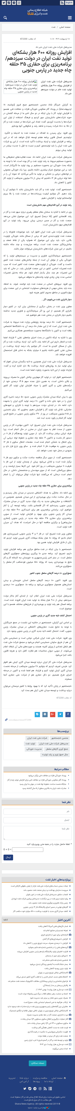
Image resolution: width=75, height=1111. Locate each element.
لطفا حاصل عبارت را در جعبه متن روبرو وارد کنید (49, 844)
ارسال (8, 857)
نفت (53, 27)
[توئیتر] (24, 1089)
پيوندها (36, 1081)
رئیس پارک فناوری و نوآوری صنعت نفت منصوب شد (48, 903)
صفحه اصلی (64, 27)
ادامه (5, 920)
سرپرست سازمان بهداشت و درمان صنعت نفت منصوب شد (45, 890)
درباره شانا (24, 1078)
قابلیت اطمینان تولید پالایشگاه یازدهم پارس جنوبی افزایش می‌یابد (42, 952)
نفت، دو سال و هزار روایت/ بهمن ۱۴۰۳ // (52, 990)
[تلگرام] (35, 1089)
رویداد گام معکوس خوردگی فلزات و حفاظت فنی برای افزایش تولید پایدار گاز (36, 780)
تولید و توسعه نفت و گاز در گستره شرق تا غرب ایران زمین (46, 1040)
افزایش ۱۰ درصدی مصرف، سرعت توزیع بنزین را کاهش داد (45, 943)
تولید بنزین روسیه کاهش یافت (56, 968)
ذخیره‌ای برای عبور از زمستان (57, 956)
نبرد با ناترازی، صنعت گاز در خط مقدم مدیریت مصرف (47, 1015)
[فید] (45, 1089)
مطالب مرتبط (61, 769)
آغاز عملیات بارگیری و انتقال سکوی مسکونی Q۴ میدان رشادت (44, 1019)
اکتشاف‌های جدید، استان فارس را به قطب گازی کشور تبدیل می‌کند (42, 977)
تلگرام (14, 3)
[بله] (30, 1089)
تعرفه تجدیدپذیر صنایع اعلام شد (55, 930)
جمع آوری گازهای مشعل (57, 749)
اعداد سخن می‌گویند (60, 1049)
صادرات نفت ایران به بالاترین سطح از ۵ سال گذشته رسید (44, 788)
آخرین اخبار (64, 920)
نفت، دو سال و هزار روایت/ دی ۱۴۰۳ (54, 1044)
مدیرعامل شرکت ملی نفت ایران (53, 744)
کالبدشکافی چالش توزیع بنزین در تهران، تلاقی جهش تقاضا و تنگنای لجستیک (38, 1011)
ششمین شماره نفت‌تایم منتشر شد (55, 960)
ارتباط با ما (48, 1081)
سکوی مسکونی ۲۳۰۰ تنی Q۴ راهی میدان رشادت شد (47, 1023)
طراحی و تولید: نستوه (36, 1107)
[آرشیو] (50, 1089)
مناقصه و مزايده (40, 1078)
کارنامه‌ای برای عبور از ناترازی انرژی (54, 935)
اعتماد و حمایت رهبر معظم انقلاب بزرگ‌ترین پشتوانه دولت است (43, 994)
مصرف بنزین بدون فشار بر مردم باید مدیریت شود (49, 998)
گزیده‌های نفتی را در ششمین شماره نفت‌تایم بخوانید (48, 947)
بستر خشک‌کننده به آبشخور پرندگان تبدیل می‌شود (49, 964)
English (69, 2)
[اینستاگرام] (40, 1089)
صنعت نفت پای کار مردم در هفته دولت (53, 1036)
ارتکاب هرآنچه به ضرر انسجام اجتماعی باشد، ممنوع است (46, 1002)
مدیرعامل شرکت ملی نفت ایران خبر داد (54, 47)
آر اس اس (24, 1081)
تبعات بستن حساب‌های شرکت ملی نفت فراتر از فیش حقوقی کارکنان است (39, 886)
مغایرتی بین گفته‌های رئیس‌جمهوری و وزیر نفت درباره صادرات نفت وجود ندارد (38, 1006)
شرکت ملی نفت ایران (37, 738)
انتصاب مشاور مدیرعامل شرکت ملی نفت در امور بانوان (47, 895)
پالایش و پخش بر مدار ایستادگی (55, 985)
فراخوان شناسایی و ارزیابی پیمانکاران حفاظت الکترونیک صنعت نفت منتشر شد (38, 981)
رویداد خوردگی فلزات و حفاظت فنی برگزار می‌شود (47, 776)
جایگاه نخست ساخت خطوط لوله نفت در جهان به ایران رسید (43, 784)
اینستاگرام (19, 3)
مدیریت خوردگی (34, 749)
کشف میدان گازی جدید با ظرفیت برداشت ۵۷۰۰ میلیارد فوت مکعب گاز (40, 911)
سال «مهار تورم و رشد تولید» (55, 755)
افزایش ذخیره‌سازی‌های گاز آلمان (55, 939)
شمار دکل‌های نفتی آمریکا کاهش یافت (53, 926)
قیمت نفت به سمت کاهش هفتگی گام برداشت (50, 1028)
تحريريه (12, 1078)
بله (9, 3)
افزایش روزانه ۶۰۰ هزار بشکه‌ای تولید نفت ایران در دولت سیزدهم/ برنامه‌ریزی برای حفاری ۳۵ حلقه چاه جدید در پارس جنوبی (38, 61)
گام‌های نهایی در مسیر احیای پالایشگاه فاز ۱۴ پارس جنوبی (45, 907)
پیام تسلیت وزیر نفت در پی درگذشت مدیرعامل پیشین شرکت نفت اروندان (40, 899)
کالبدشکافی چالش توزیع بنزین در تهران (53, 973)
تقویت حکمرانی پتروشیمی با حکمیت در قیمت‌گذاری (48, 1032)
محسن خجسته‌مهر (59, 738)
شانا (37, 12)
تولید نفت (30, 744)
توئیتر (4, 3)
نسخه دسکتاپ (37, 1063)
